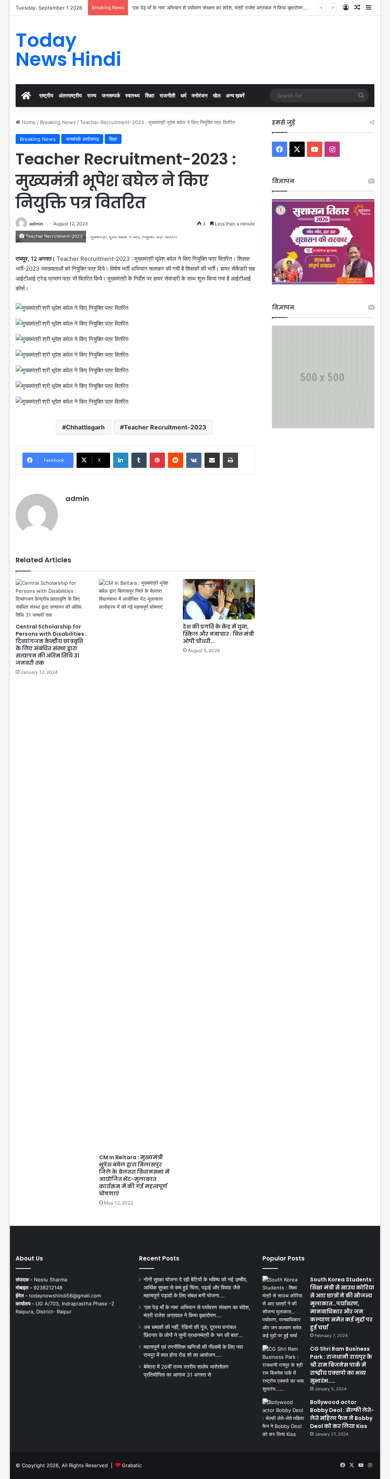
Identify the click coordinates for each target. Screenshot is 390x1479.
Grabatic (132, 1465)
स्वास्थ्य (132, 95)
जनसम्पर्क (111, 95)
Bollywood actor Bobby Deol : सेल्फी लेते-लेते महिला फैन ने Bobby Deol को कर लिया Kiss (342, 1414)
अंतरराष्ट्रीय (70, 95)
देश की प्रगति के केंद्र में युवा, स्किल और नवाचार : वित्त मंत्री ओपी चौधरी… (218, 634)
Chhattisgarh (85, 427)
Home (28, 122)
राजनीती (167, 95)
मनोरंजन (200, 95)
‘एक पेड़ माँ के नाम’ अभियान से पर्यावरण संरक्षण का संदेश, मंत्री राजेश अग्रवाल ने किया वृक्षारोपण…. (220, 8)
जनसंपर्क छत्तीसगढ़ (82, 139)
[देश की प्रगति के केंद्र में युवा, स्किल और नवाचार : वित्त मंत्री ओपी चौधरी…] (219, 599)
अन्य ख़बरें (235, 95)
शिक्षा (149, 95)
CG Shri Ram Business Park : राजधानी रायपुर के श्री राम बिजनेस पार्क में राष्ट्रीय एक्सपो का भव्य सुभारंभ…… (341, 1365)
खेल (217, 95)
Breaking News (58, 122)
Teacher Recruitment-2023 (165, 427)
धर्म (183, 95)
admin (36, 224)
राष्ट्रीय (46, 95)
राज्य (91, 95)
